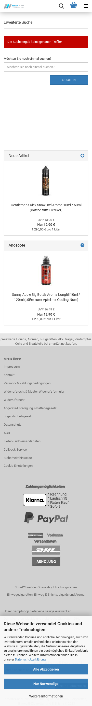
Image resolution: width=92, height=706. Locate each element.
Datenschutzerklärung (30, 659)
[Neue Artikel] (82, 156)
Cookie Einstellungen (18, 465)
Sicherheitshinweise (18, 458)
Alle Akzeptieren (46, 669)
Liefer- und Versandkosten (22, 441)
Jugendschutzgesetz (18, 416)
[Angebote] (82, 245)
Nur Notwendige (46, 684)
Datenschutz (12, 424)
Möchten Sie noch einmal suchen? (27, 58)
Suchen (69, 80)
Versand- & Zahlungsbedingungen (27, 383)
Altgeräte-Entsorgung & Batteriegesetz (30, 408)
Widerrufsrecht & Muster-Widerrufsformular (34, 391)
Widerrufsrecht (14, 400)
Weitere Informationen (46, 696)
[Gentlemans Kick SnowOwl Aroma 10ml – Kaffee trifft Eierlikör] (46, 181)
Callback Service (15, 449)
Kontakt (9, 375)
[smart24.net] (12, 6)
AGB (7, 433)
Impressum (12, 366)
